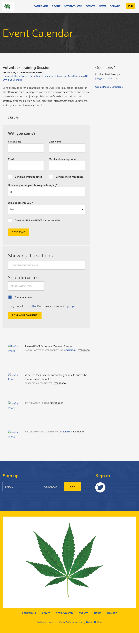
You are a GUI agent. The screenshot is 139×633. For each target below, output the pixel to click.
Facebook (70, 350)
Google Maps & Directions (109, 86)
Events (90, 6)
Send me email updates (28, 176)
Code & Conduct (68, 622)
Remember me (23, 297)
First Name (14, 141)
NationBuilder (94, 622)
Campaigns (41, 6)
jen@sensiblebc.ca (106, 78)
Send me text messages (70, 176)
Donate (115, 6)
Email (11, 159)
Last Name (55, 141)
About (56, 6)
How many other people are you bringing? (33, 185)
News (102, 6)
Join (130, 6)
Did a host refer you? (20, 202)
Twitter (32, 306)
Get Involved (73, 6)
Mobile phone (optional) (63, 159)
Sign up (69, 306)
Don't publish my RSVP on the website (37, 220)
